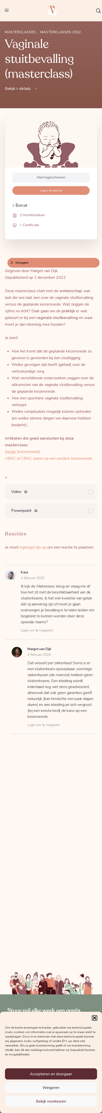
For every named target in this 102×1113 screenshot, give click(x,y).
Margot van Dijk (39, 649)
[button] (94, 1017)
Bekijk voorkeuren (51, 1101)
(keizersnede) (22, 451)
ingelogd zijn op (33, 547)
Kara (24, 572)
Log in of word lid (51, 190)
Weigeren (51, 1087)
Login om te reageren (37, 630)
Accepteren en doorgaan (51, 1074)
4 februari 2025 (32, 578)
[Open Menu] (7, 10)
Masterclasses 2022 (60, 32)
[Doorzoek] (98, 10)
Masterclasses (21, 32)
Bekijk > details (18, 88)
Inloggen (22, 263)
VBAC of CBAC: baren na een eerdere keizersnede (48, 458)
